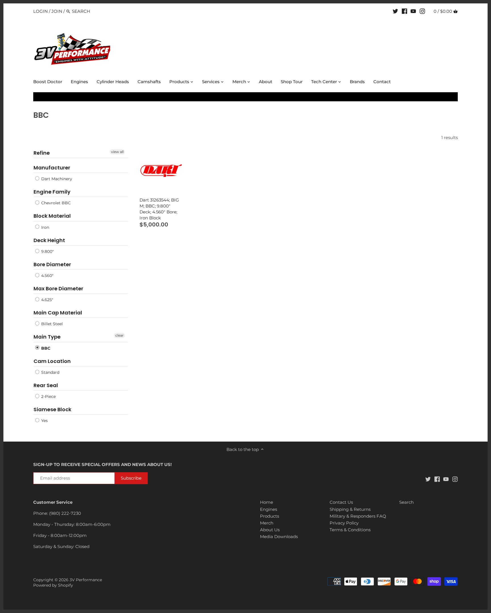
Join (56, 11)
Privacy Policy (344, 523)
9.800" (47, 251)
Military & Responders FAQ (358, 516)
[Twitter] (395, 11)
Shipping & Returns (350, 509)
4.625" (46, 299)
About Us (270, 529)
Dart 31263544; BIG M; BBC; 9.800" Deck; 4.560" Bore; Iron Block (159, 209)
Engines (268, 509)
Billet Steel (51, 323)
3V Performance (86, 580)
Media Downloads (279, 536)
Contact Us (341, 502)
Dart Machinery (56, 178)
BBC (45, 348)
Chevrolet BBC (55, 202)
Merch (266, 523)
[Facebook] (404, 11)
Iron (44, 227)
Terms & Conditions (350, 529)
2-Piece (48, 396)
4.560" (46, 275)
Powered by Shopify (53, 585)
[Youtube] (413, 11)
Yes (44, 420)
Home (266, 502)
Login (40, 11)
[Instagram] (422, 11)
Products (269, 516)
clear (119, 335)
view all (117, 152)
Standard (49, 372)
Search (406, 502)
